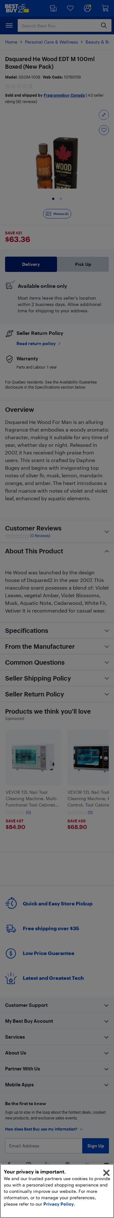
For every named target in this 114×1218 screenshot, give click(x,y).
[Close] (106, 1173)
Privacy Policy (58, 1204)
